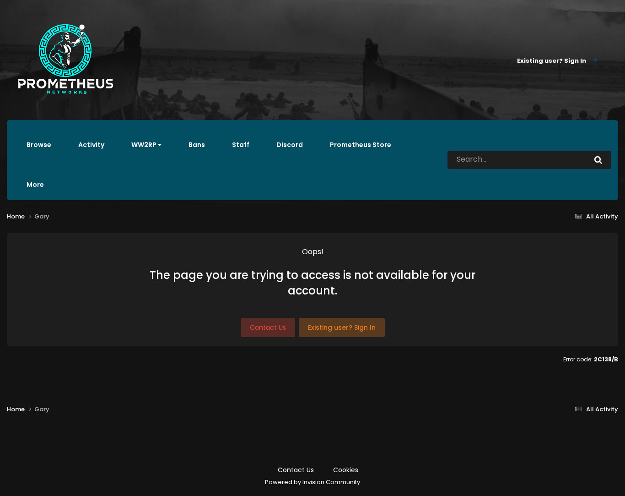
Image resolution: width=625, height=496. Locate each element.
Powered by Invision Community (312, 482)
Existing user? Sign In (551, 60)
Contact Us (268, 327)
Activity (91, 144)
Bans (197, 144)
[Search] (598, 160)
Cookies (345, 469)
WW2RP (144, 144)
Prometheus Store (360, 144)
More (35, 184)
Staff (240, 144)
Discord (289, 144)
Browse (39, 144)
